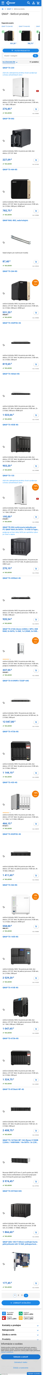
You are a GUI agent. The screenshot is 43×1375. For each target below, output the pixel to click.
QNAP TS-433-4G (10, 782)
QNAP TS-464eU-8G (11, 374)
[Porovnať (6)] (4, 242)
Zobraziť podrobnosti (7, 1352)
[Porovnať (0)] (4, 1264)
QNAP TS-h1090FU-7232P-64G (16, 681)
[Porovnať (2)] (4, 703)
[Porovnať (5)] (4, 293)
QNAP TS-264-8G (7, 26)
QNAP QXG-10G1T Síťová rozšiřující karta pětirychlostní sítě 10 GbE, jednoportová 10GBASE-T (20, 1243)
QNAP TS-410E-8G (10, 987)
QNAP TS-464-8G (24, 26)
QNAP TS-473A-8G (10, 731)
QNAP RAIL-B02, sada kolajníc (15, 220)
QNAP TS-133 (8, 475)
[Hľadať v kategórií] (35, 55)
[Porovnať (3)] (4, 651)
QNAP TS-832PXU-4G (12, 834)
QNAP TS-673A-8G (10, 1038)
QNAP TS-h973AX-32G (12, 1191)
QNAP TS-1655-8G (10, 937)
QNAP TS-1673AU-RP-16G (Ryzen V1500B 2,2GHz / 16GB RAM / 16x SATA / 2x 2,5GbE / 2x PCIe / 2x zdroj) (21, 1141)
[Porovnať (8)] (4, 141)
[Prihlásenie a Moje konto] (33, 3)
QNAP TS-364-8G (10, 885)
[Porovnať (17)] (4, 90)
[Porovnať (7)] (4, 192)
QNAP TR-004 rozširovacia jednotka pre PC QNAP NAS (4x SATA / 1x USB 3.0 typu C (20, 528)
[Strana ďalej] (26, 1295)
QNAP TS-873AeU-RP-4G (13, 1089)
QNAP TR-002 (8, 119)
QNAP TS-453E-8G (10, 425)
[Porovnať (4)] (4, 600)
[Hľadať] (29, 3)
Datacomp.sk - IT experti (10, 3)
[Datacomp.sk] (3, 9)
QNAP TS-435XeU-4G (12, 578)
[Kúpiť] (36, 109)
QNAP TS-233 (8, 68)
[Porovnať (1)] (4, 907)
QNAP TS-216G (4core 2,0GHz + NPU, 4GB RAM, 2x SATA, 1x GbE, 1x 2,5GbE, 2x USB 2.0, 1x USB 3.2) (20, 630)
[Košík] (38, 3)
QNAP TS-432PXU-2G (12, 323)
